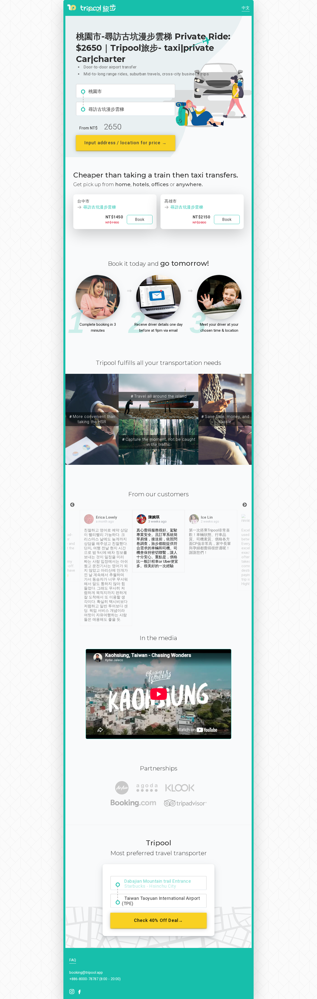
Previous (72, 504)
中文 (246, 7)
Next (244, 504)
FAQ (72, 960)
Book (139, 219)
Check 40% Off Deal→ (158, 920)
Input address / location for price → (125, 142)
